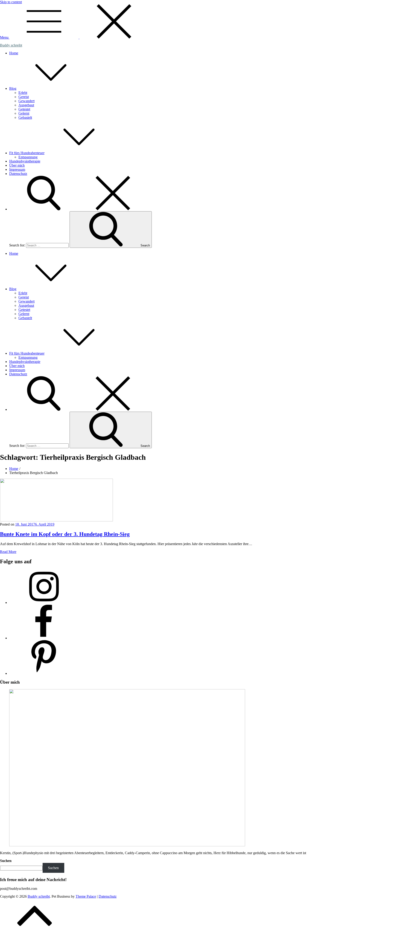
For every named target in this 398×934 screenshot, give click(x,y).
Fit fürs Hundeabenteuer (26, 153)
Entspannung (28, 157)
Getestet (24, 109)
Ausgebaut (26, 105)
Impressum (17, 169)
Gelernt (23, 113)
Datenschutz (18, 174)
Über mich (17, 165)
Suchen (6, 861)
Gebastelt (25, 117)
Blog (12, 88)
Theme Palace (86, 896)
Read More (8, 552)
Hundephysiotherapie (24, 161)
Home (13, 53)
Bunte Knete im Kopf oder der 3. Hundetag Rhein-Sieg (65, 534)
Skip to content (11, 2)
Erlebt (22, 93)
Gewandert (26, 101)
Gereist (23, 97)
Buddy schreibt (11, 45)
